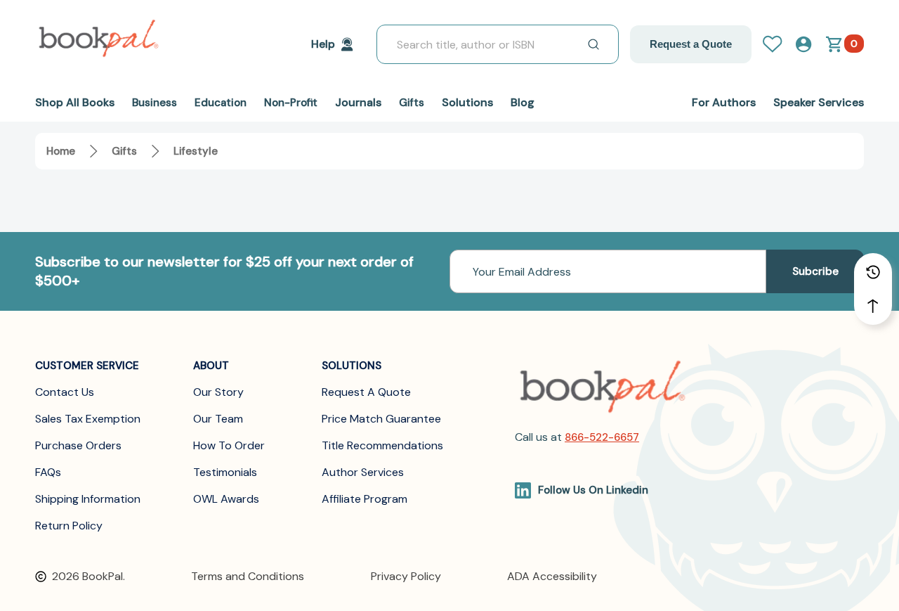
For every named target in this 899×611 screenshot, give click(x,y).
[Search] (593, 44)
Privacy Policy (406, 576)
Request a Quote (691, 44)
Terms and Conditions (247, 576)
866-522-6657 (602, 437)
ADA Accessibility (552, 576)
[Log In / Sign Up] (778, 44)
